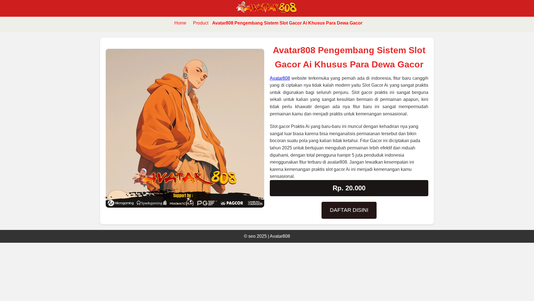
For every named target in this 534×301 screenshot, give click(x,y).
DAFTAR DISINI (349, 210)
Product (200, 23)
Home (180, 23)
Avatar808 (280, 78)
